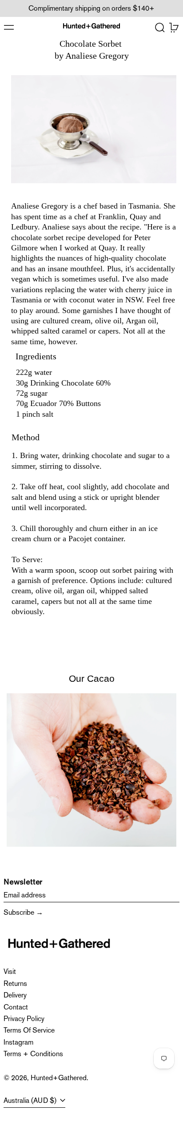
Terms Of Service (29, 1030)
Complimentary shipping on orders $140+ (91, 8)
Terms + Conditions (33, 1053)
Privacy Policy (24, 1018)
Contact (16, 1007)
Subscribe (19, 912)
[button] (160, 27)
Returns (15, 983)
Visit (10, 971)
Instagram (18, 1042)
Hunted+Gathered (59, 1077)
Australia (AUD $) (31, 1100)
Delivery (15, 995)
